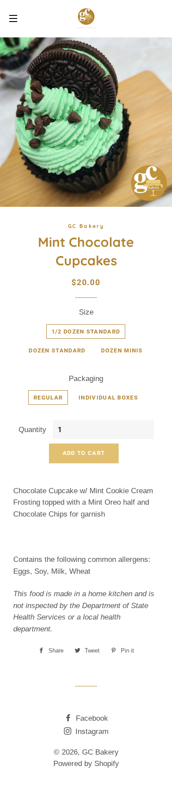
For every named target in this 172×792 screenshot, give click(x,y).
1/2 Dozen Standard (86, 331)
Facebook (91, 718)
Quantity (32, 429)
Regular (48, 397)
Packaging (86, 378)
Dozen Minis (121, 350)
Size (86, 312)
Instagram (90, 731)
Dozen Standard (57, 350)
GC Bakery (100, 752)
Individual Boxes (108, 397)
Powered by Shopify (86, 763)
